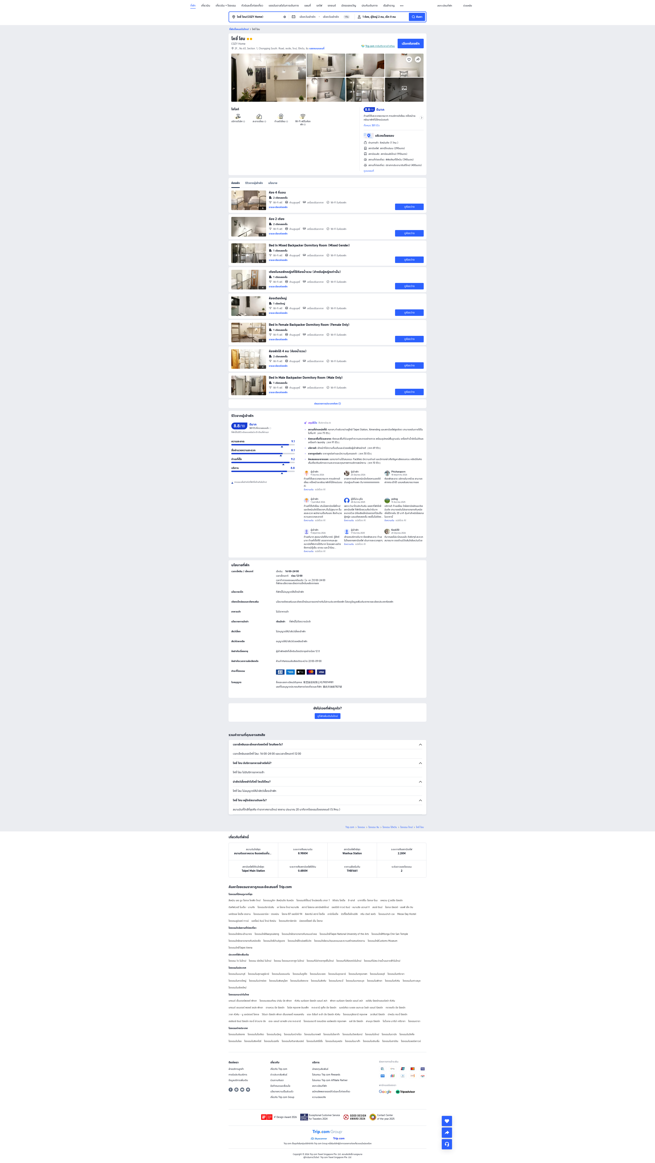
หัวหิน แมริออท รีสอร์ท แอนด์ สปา (311, 1000)
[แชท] (447, 1144)
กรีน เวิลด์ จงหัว (368, 914)
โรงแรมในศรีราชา (396, 974)
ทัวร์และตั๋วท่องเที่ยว (252, 5)
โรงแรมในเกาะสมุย (411, 980)
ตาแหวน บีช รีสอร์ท (275, 1007)
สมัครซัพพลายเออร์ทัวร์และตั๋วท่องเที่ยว (331, 1091)
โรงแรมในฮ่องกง (237, 1034)
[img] (268, 78)
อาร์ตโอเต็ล (333, 914)
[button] (402, 6)
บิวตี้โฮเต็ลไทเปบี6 (349, 914)
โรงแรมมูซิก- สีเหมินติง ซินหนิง (278, 900)
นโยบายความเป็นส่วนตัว (281, 1091)
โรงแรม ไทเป (406, 827)
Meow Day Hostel (406, 914)
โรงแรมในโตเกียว (256, 1034)
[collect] (447, 1121)
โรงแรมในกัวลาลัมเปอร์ (293, 1041)
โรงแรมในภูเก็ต (300, 974)
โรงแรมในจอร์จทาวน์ (411, 1041)
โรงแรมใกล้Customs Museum (382, 940)
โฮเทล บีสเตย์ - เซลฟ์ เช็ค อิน (399, 907)
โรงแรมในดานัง (389, 1034)
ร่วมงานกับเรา (277, 1080)
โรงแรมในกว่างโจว (293, 1034)
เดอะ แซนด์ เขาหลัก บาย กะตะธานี (284, 1021)
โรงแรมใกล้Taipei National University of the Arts (344, 934)
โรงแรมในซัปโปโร (315, 1041)
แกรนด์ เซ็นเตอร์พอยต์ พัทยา (243, 1000)
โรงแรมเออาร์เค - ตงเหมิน (266, 914)
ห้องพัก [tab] (235, 183)
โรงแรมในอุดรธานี (337, 974)
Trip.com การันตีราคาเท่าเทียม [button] (380, 46)
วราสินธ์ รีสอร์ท (377, 1014)
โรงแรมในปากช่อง (257, 980)
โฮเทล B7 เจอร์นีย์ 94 (292, 914)
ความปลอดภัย (319, 1097)
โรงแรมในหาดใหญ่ (237, 980)
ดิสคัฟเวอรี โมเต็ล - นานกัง (242, 907)
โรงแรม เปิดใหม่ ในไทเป (260, 960)
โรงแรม (361, 827)
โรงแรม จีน (373, 827)
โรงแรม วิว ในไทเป (237, 960)
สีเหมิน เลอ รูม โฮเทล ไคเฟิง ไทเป (244, 900)
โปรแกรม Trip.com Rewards (326, 1074)
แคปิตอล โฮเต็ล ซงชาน (240, 914)
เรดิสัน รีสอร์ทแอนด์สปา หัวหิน (380, 1000)
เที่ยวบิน (205, 5)
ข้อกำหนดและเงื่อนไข (280, 1085)
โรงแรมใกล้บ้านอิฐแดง (274, 940)
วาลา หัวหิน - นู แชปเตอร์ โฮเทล (244, 1014)
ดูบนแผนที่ (369, 170)
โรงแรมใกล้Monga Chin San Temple (390, 934)
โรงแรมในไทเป (372, 1034)
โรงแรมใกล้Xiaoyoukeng (267, 934)
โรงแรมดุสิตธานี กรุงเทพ (355, 1014)
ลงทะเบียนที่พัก (319, 1085)
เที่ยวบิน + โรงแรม (226, 5)
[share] (447, 1133)
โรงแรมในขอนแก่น (281, 974)
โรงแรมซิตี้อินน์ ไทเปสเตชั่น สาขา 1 (313, 900)
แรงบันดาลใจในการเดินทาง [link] (284, 5)
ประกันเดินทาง (370, 5)
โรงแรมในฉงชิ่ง (271, 1041)
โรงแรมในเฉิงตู (274, 1034)
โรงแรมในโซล (235, 1041)
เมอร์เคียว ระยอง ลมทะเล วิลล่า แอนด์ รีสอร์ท (361, 1007)
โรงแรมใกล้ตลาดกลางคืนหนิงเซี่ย (245, 940)
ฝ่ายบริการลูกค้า (236, 1069)
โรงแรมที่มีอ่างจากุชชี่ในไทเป (320, 960)
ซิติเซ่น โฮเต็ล (338, 900)
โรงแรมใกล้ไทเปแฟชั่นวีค (299, 940)
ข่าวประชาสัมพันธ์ (278, 1074)
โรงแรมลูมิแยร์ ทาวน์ (239, 920)
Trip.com (349, 827)
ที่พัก (193, 5)
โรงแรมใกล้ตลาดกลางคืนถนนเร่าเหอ (299, 934)
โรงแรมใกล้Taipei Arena (240, 947)
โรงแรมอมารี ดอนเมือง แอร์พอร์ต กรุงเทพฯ (325, 1021)
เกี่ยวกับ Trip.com (278, 1069)
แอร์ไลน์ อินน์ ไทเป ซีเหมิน (263, 920)
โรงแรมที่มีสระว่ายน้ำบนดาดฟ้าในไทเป (382, 960)
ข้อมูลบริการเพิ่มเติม (238, 1080)
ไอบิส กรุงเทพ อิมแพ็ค (298, 1007)
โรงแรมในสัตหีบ (318, 980)
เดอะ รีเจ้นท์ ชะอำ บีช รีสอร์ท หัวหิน (323, 1014)
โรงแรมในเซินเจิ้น (371, 1041)
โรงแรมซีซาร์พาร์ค (288, 920)
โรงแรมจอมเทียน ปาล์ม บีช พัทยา (276, 1000)
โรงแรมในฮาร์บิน (390, 1041)
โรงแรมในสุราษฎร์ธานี (258, 974)
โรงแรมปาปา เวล (387, 914)
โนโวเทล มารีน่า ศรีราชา (394, 1021)
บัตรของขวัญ (348, 5)
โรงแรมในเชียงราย (299, 980)
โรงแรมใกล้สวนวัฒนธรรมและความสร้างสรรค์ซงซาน (339, 940)
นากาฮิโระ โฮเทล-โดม (368, 900)
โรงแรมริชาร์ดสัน (266, 907)
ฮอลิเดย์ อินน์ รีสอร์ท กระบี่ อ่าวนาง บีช (247, 1021)
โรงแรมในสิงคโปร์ (252, 1041)
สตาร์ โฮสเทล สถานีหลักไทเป (315, 907)
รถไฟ (319, 5)
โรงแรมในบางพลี (312, 1034)
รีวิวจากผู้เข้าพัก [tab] (254, 183)
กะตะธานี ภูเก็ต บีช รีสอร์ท (323, 1007)
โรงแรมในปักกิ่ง (406, 1034)
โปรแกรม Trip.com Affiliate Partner (329, 1080)
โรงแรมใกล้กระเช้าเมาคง (240, 934)
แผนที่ (307, 5)
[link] (444, 6)
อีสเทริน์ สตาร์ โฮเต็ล (315, 914)
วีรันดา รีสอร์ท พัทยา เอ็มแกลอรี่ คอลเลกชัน (283, 1014)
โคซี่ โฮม (238, 38)
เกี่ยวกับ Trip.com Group (282, 1097)
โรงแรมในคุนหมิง (333, 1041)
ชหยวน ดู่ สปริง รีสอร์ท (391, 900)
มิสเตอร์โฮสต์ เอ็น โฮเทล (311, 920)
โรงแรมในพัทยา (374, 980)
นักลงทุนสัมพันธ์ (320, 1069)
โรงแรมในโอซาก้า (331, 1034)
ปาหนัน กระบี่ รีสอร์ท (397, 1014)
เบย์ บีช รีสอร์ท (356, 1021)
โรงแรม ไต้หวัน (390, 827)
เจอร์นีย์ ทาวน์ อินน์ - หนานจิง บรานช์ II (351, 907)
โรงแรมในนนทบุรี (237, 974)
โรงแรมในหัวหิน (392, 980)
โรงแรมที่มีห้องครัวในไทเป (348, 960)
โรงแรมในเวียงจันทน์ (352, 1034)
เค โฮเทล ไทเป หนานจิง (288, 907)
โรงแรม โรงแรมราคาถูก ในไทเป (289, 960)
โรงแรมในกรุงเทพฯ (358, 974)
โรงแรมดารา (414, 1021)
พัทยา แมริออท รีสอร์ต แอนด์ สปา (346, 1000)
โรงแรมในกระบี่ (336, 980)
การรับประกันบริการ (238, 1074)
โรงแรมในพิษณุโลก (278, 980)
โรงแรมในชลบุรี (377, 974)
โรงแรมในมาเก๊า (352, 1041)
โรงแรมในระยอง (318, 974)
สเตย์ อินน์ (377, 907)
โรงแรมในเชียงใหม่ (237, 987)
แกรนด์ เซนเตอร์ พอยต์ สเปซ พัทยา (246, 1007)
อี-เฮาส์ (351, 900)
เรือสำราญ (389, 5)
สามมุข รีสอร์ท (373, 1021)
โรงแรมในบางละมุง (355, 980)
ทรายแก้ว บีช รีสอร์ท (395, 1007)
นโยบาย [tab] (272, 183)
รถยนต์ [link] (332, 5)
